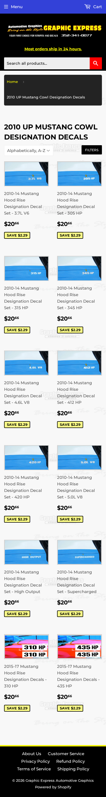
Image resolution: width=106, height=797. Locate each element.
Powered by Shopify (53, 787)
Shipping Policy (73, 768)
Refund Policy (70, 761)
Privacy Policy (35, 761)
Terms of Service (34, 768)
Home (12, 81)
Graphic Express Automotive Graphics (60, 780)
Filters (91, 150)
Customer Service (66, 753)
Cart (97, 6)
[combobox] (53, 63)
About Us (31, 753)
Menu (17, 6)
